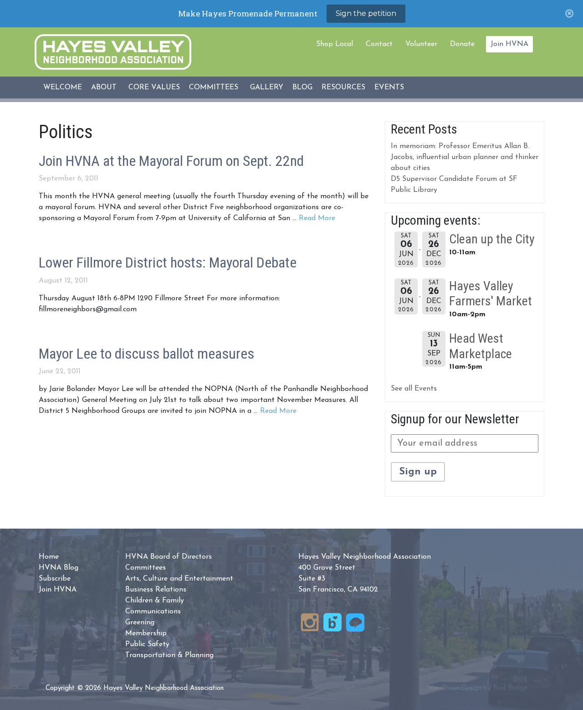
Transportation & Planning (169, 655)
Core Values (154, 87)
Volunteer (421, 44)
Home (49, 557)
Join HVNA (509, 44)
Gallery (266, 87)
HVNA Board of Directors (168, 557)
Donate (462, 44)
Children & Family (154, 600)
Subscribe (55, 578)
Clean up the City (492, 239)
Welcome (62, 87)
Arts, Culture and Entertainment (179, 578)
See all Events (414, 388)
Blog (302, 87)
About (104, 87)
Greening (139, 622)
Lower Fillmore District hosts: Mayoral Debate (168, 262)
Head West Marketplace (480, 346)
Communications (153, 611)
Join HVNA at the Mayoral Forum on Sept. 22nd (171, 161)
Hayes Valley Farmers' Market (490, 293)
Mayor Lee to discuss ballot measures (146, 353)
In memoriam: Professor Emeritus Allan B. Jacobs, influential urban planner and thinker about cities (464, 157)
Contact (379, 44)
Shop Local (334, 44)
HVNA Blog (58, 567)
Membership (146, 633)
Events (389, 87)
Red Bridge (510, 688)
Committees (213, 87)
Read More (317, 218)
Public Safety (147, 644)
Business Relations (155, 589)
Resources (343, 87)
